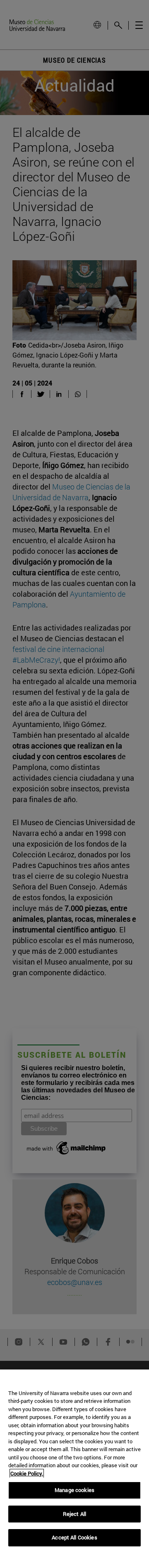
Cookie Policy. (26, 1473)
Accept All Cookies (74, 1537)
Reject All (74, 1514)
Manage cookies (74, 1490)
